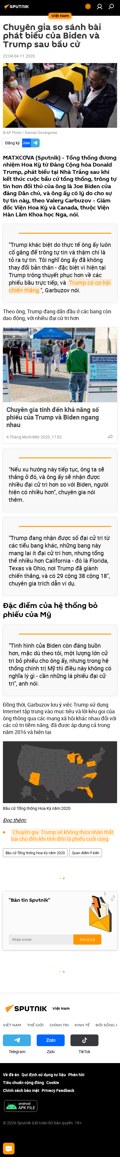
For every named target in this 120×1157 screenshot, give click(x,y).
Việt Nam (12, 1024)
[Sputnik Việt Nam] (17, 8)
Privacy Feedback (58, 1090)
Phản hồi (76, 1074)
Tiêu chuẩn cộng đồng (23, 1082)
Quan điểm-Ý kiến (85, 852)
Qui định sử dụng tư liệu (44, 1074)
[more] (110, 436)
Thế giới (35, 1024)
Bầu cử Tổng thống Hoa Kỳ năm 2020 (35, 852)
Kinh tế (82, 1024)
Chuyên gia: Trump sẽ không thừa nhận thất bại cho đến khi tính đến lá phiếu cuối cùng (62, 835)
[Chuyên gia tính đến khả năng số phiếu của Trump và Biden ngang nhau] (60, 365)
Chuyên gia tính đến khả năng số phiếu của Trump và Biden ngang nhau (52, 417)
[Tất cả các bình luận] (9, 1148)
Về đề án (11, 1074)
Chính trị (59, 1024)
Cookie (52, 1082)
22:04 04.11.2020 (19, 56)
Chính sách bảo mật (21, 1090)
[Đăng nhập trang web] (99, 6)
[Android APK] (20, 1106)
